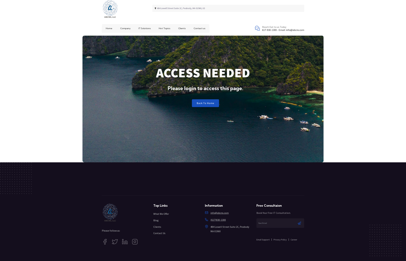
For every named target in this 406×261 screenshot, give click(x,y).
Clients (182, 28)
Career (294, 240)
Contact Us (159, 233)
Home (109, 28)
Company (125, 28)
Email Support (263, 240)
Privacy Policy (280, 240)
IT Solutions (144, 28)
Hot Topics (164, 28)
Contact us (199, 28)
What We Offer (161, 213)
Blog (156, 220)
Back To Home (205, 103)
